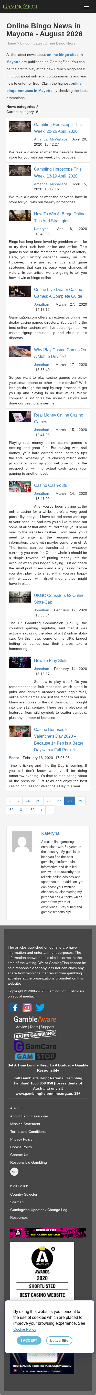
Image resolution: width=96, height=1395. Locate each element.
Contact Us (19, 1155)
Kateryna (41, 229)
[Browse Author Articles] (24, 841)
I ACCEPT (29, 1340)
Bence (14, 758)
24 (28, 801)
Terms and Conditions (28, 1131)
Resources (19, 1217)
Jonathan (41, 304)
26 (49, 801)
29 (80, 801)
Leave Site (59, 1340)
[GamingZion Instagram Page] (27, 1007)
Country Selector (23, 1194)
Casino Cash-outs (50, 485)
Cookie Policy (21, 1147)
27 (59, 801)
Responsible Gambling (28, 1162)
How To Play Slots (50, 660)
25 (38, 801)
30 (11, 810)
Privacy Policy (21, 1139)
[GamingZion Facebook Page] (14, 1007)
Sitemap (17, 1202)
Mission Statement (25, 1124)
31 (22, 810)
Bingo (24, 43)
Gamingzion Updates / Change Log (38, 1210)
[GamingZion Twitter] (40, 1007)
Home (11, 43)
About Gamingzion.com (29, 1116)
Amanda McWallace (50, 139)
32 (32, 810)
